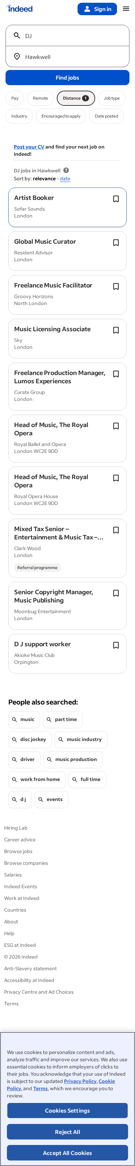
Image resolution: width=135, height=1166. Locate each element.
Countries (15, 909)
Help (9, 933)
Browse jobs (18, 851)
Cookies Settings (67, 1110)
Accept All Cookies (67, 1152)
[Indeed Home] (19, 9)
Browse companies (26, 863)
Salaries (13, 874)
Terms (40, 1088)
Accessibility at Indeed (29, 980)
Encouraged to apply (61, 116)
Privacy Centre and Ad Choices (39, 991)
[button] (34, 197)
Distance (75, 98)
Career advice (20, 839)
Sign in (102, 8)
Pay (14, 98)
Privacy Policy (80, 1081)
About (11, 921)
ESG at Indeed (20, 945)
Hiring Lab (16, 827)
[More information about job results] (66, 170)
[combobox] (70, 35)
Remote (40, 98)
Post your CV (29, 146)
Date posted (106, 116)
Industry (19, 116)
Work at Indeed (21, 898)
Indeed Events (20, 886)
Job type (112, 98)
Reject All (67, 1131)
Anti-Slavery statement (30, 968)
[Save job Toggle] (116, 198)
